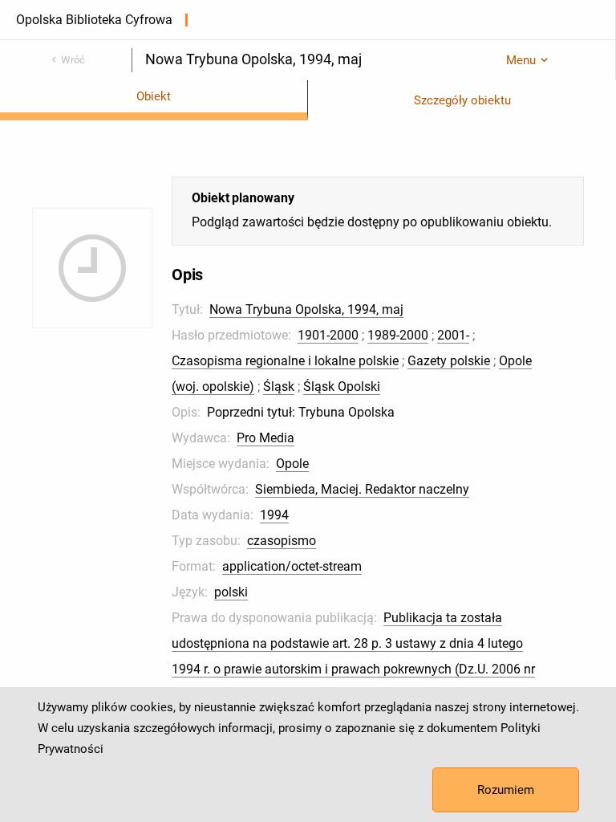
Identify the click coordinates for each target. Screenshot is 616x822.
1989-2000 (397, 335)
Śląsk (278, 386)
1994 (274, 515)
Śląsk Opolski (341, 386)
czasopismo (281, 540)
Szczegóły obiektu (462, 100)
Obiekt (153, 96)
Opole (292, 463)
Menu (521, 60)
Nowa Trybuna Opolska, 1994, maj (306, 309)
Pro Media (265, 438)
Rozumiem (505, 790)
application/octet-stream (292, 566)
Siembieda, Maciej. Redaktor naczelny (362, 489)
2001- (453, 335)
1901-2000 (328, 335)
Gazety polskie (448, 360)
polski (231, 592)
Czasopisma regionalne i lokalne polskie (285, 360)
